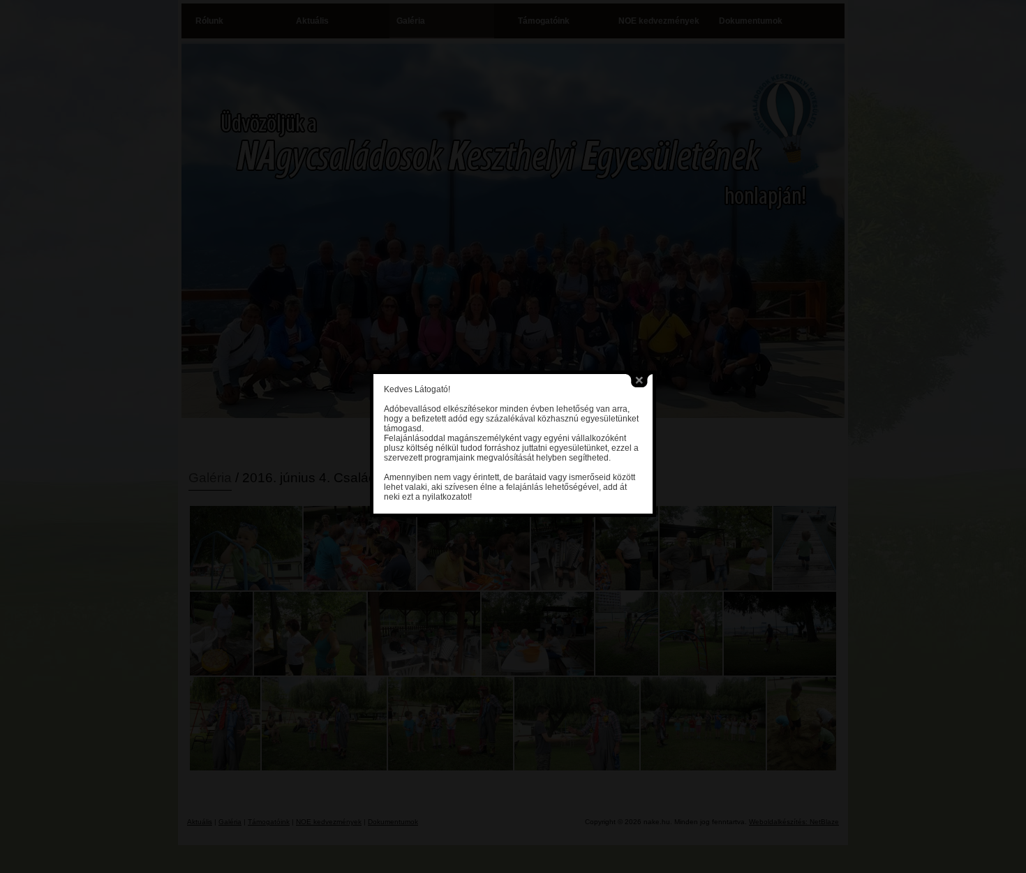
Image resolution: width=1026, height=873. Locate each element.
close (639, 380)
